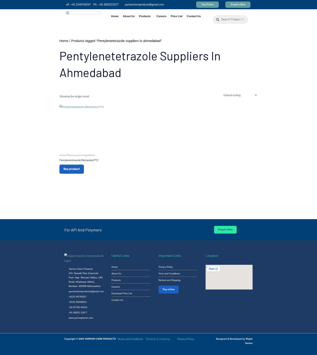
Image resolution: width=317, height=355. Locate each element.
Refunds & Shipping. (158, 339)
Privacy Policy (186, 339)
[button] (145, 16)
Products (145, 16)
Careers (161, 16)
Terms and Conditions (130, 339)
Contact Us (194, 16)
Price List (176, 16)
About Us (129, 16)
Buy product (72, 169)
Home (115, 16)
